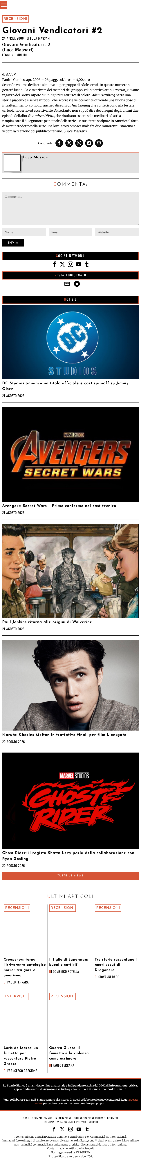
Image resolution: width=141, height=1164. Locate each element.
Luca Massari (40, 38)
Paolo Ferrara (18, 982)
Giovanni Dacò (108, 976)
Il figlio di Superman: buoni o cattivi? (68, 962)
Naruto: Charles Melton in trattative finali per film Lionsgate (64, 735)
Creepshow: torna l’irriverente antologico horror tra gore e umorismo (25, 967)
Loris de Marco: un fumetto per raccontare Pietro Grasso (21, 1056)
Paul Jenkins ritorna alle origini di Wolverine (47, 622)
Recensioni (15, 19)
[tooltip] (59, 143)
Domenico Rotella (66, 971)
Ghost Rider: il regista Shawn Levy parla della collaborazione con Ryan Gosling (68, 856)
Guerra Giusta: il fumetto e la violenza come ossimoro (69, 1053)
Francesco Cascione (22, 1070)
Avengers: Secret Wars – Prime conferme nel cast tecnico (59, 506)
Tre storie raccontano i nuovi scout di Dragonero (116, 965)
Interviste (16, 996)
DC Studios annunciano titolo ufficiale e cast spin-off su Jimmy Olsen (65, 386)
